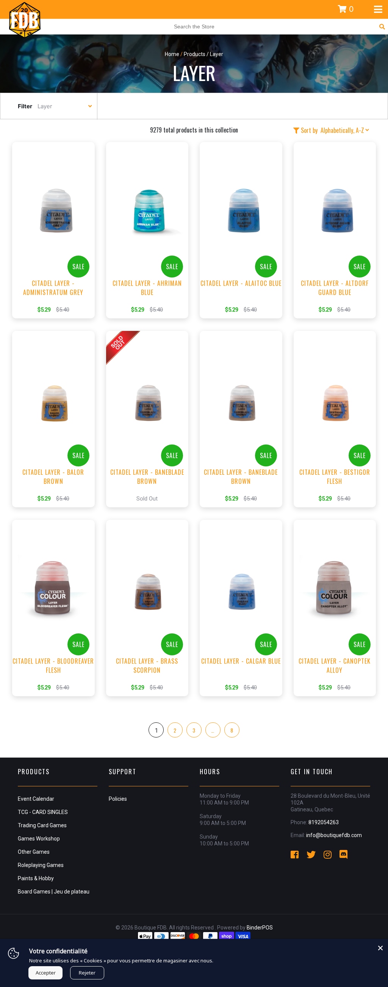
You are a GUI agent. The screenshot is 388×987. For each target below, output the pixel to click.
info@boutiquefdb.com (334, 835)
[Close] (380, 946)
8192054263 (323, 822)
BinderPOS (260, 928)
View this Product (56, 241)
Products (194, 54)
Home (172, 54)
